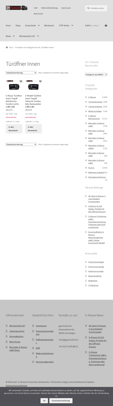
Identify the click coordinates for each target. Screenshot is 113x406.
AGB (35, 8)
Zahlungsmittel (16, 331)
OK (44, 401)
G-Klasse (92, 97)
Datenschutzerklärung (16, 385)
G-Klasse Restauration (94, 117)
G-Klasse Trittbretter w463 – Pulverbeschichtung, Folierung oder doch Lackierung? (97, 222)
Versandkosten (11, 117)
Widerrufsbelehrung (49, 8)
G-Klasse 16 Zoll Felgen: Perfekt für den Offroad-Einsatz (97, 209)
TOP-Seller (64, 25)
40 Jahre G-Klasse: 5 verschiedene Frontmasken (96, 199)
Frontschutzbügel (96, 262)
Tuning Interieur (95, 106)
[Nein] (109, 396)
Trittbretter (93, 285)
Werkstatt (49, 25)
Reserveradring (94, 276)
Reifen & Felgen (95, 111)
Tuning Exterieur (95, 102)
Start (8, 25)
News (8, 36)
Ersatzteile (30, 25)
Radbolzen (92, 280)
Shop (18, 25)
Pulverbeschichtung (97, 177)
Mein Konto (38, 13)
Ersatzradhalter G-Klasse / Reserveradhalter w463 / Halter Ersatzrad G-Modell (96, 237)
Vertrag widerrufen (45, 361)
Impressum (66, 8)
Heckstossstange (95, 271)
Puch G (91, 168)
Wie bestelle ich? (27, 36)
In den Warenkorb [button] (13, 129)
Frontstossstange (96, 266)
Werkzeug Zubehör (96, 172)
